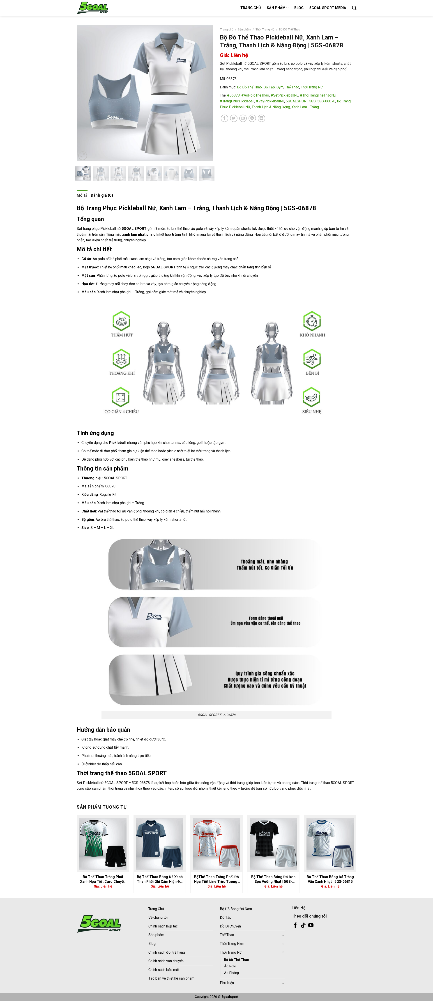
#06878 (233, 95)
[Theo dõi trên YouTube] (310, 926)
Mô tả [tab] (82, 195)
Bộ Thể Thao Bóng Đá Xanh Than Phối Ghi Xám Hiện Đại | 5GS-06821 (160, 879)
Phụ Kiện (227, 983)
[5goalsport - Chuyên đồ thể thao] (99, 8)
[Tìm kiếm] (354, 8)
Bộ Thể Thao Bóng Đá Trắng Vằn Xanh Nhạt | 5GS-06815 (330, 879)
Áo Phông (231, 973)
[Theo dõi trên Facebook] (295, 926)
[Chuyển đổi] (283, 935)
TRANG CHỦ (250, 8)
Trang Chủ (156, 909)
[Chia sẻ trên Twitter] (233, 118)
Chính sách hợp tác (163, 926)
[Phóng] (82, 155)
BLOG (299, 8)
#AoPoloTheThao (255, 95)
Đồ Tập (269, 87)
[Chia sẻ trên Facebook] (224, 118)
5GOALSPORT (297, 101)
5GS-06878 (326, 101)
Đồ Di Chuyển (230, 926)
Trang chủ (226, 29)
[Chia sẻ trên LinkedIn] (261, 118)
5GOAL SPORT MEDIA (327, 8)
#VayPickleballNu (270, 101)
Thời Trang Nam (232, 943)
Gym (279, 87)
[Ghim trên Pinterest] (252, 118)
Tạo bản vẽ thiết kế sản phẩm (171, 978)
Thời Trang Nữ (265, 29)
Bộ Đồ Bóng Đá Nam (236, 909)
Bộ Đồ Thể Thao (289, 29)
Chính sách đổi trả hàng (166, 952)
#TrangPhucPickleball (237, 101)
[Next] (205, 93)
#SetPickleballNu (284, 95)
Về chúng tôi (158, 917)
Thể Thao (292, 87)
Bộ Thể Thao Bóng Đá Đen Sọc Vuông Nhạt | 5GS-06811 (273, 879)
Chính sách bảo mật (163, 970)
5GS (312, 101)
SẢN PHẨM (276, 8)
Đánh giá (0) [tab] (102, 195)
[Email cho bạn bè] (243, 118)
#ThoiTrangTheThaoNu (318, 95)
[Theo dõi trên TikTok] (303, 926)
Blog (152, 943)
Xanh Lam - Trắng (305, 107)
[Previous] (85, 93)
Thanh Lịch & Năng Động (271, 107)
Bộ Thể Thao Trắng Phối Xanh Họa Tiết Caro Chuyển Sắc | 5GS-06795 (103, 879)
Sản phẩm (244, 29)
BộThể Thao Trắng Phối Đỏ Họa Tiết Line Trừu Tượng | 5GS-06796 (216, 879)
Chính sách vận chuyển (166, 961)
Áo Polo (230, 966)
